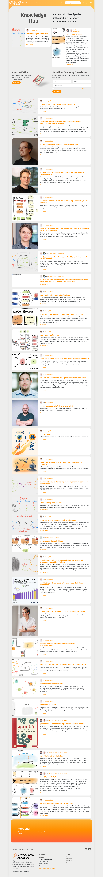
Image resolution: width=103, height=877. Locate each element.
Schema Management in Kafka (37, 34)
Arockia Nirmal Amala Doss (52, 537)
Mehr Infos (16, 83)
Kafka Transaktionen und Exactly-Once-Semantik (57, 104)
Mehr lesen (29, 44)
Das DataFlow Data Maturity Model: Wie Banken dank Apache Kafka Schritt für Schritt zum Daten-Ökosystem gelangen (64, 280)
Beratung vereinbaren (72, 3)
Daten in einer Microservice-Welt (51, 684)
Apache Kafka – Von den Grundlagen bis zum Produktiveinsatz (62, 724)
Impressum (69, 858)
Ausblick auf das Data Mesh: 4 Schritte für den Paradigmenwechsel (64, 665)
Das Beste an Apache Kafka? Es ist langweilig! (56, 406)
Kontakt (68, 857)
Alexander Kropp (79, 30)
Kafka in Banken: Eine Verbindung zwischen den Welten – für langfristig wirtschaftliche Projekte (61, 561)
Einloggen (86, 3)
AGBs (83, 89)
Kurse (37, 3)
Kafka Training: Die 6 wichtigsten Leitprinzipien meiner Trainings (63, 611)
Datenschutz (69, 860)
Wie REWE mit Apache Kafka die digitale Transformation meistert (63, 378)
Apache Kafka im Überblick (49, 335)
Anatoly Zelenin (36, 30)
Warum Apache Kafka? (48, 705)
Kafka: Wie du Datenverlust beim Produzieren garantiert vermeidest (64, 359)
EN (92, 3)
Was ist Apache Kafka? (74, 34)
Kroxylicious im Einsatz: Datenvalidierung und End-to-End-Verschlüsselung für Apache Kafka (60, 122)
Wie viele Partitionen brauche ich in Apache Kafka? (58, 803)
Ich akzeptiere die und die (69, 89)
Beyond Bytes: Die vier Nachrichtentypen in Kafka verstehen (61, 314)
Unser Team (60, 3)
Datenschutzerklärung (70, 89)
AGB (67, 862)
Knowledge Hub (30, 3)
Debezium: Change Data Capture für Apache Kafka (58, 520)
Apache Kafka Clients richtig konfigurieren (55, 295)
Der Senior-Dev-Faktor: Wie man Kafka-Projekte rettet (59, 144)
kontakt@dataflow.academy (47, 868)
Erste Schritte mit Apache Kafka (51, 756)
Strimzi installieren (46, 434)
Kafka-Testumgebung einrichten (51, 541)
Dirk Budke (61, 253)
